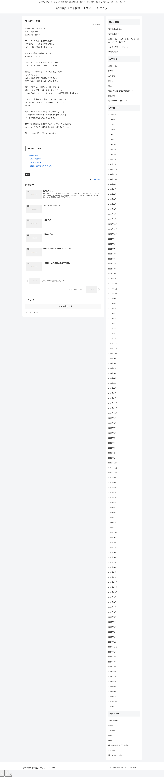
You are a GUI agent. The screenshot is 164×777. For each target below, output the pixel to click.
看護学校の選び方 (115, 29)
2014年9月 (112, 657)
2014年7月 (112, 667)
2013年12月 (112, 702)
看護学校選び (113, 34)
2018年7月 (112, 428)
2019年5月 (112, 378)
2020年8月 (112, 304)
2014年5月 (112, 677)
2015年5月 (112, 617)
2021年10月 (112, 234)
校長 (28, 174)
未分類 (110, 81)
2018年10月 (112, 413)
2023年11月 (112, 140)
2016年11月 (112, 528)
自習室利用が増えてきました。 (41, 166)
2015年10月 (112, 592)
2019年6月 (112, 373)
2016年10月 (112, 532)
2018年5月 (112, 438)
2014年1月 (112, 697)
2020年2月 (112, 334)
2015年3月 (112, 627)
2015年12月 (112, 582)
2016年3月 (112, 567)
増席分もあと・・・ (37, 162)
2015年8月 (112, 602)
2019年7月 (112, 368)
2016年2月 (112, 572)
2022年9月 (112, 184)
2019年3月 (112, 388)
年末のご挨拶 (113, 52)
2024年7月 (112, 125)
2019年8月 (112, 363)
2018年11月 (112, 408)
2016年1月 (112, 577)
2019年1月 (112, 398)
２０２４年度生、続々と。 (118, 47)
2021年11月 (112, 229)
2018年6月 (112, 433)
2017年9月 (112, 478)
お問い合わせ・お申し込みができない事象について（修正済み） (123, 40)
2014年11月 (112, 647)
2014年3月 (112, 687)
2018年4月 (112, 443)
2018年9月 (112, 418)
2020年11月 (112, 289)
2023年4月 (112, 149)
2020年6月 (112, 314)
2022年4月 (112, 204)
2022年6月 (112, 194)
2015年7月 (112, 607)
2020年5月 (112, 319)
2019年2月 (112, 393)
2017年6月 (112, 493)
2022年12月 (112, 169)
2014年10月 (112, 652)
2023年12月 (112, 134)
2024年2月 (112, 130)
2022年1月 (112, 219)
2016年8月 (112, 542)
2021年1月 (112, 279)
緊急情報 (111, 96)
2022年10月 (112, 179)
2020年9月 (112, 299)
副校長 (110, 71)
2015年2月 (112, 632)
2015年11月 (112, 587)
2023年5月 (112, 144)
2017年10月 (112, 473)
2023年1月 (112, 164)
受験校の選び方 (35, 159)
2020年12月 (112, 284)
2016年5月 (112, 557)
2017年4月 (112, 503)
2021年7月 (112, 249)
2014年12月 (112, 642)
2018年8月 (112, 423)
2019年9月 (112, 358)
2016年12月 (112, 523)
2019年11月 (112, 348)
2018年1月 (112, 458)
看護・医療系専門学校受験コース (121, 91)
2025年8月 (112, 120)
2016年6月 (112, 552)
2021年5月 (112, 259)
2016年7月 (112, 547)
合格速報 (111, 76)
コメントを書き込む (63, 306)
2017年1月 (112, 518)
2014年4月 (112, 682)
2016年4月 (112, 562)
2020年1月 (112, 338)
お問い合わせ (113, 66)
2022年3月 (112, 209)
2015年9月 (112, 597)
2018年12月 (112, 403)
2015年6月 (112, 612)
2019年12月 (112, 343)
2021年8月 (112, 244)
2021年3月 (112, 269)
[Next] (7, 773)
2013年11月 (112, 707)
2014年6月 (112, 672)
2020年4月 (112, 324)
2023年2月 (112, 159)
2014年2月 (112, 692)
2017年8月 (112, 483)
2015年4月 (112, 622)
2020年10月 (112, 294)
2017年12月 (112, 463)
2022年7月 (112, 189)
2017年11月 (112, 468)
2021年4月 (112, 264)
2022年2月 (112, 214)
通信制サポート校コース (117, 101)
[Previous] (2, 773)
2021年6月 (112, 254)
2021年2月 (112, 274)
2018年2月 (112, 453)
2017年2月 (112, 513)
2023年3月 (112, 154)
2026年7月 (112, 115)
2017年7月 (112, 488)
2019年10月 (112, 353)
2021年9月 (112, 239)
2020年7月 (112, 309)
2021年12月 (112, 224)
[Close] (10, 775)
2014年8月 (112, 662)
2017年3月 (112, 508)
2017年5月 (112, 498)
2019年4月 (112, 383)
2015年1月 (112, 637)
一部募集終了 (34, 156)
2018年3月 (112, 448)
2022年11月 (112, 174)
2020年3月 (112, 328)
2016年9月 (112, 537)
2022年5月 (112, 199)
